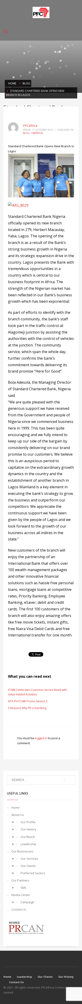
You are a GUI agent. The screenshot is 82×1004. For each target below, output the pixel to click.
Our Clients (28, 866)
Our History (28, 829)
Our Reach (27, 837)
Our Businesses (22, 851)
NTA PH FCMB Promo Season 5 (28, 701)
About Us (17, 815)
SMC (23, 888)
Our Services (29, 859)
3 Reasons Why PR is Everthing (27, 708)
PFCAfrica (30, 125)
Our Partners (20, 880)
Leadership (28, 844)
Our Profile (28, 822)
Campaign (37, 133)
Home (15, 807)
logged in (41, 738)
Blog (26, 133)
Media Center (20, 895)
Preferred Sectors (32, 873)
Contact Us (18, 909)
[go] (69, 780)
